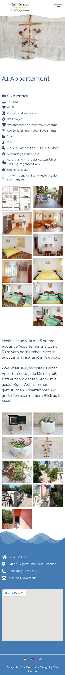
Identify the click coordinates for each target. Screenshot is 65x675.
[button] (16, 197)
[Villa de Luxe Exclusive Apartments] (21, 7)
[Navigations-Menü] (58, 7)
